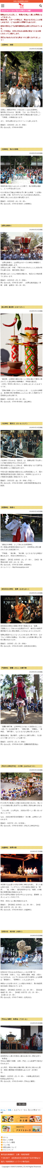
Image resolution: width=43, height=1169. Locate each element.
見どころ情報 (8, 1140)
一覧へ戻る (21, 1104)
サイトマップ (8, 1150)
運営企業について (9, 1147)
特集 (9, 1110)
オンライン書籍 (9, 1142)
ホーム (3, 1110)
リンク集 (6, 1145)
